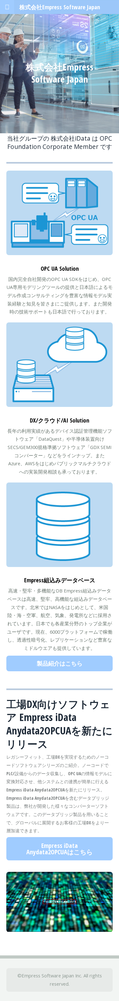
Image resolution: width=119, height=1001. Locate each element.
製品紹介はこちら (60, 663)
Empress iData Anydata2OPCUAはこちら (59, 848)
